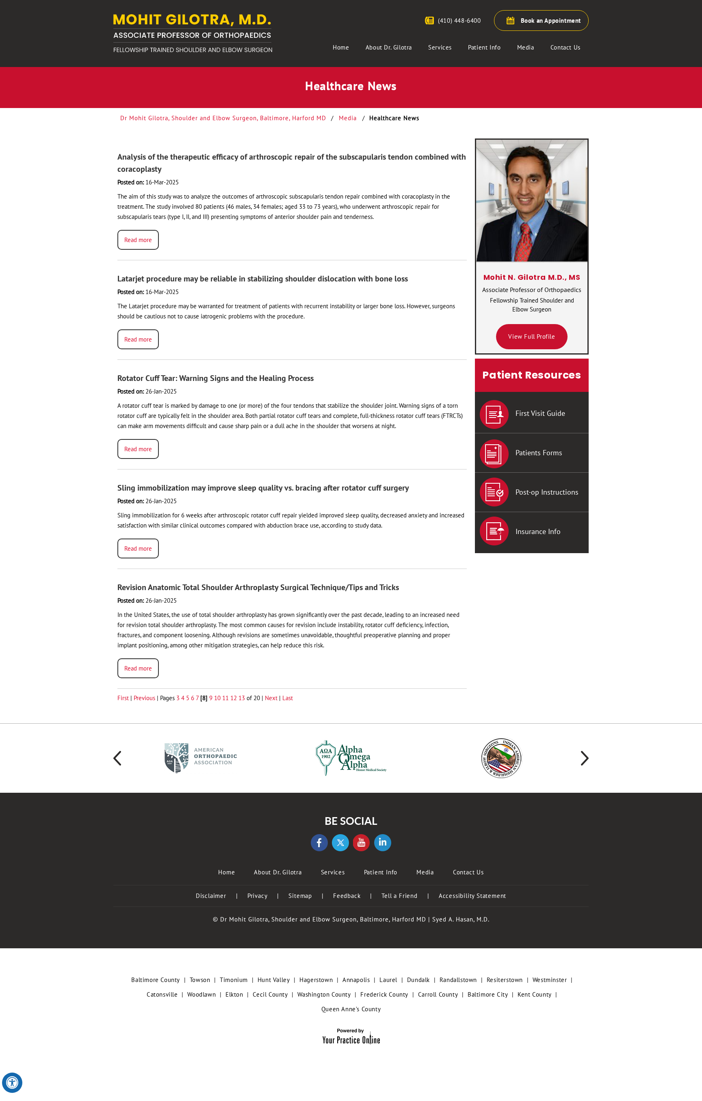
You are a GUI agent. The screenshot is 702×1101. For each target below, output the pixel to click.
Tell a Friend (399, 896)
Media (525, 47)
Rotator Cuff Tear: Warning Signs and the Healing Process (215, 378)
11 (225, 698)
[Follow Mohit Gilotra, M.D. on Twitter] (340, 842)
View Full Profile (531, 336)
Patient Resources (531, 375)
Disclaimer (211, 896)
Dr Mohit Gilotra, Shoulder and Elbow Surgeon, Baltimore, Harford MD (224, 118)
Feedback (346, 896)
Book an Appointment (551, 20)
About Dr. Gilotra (389, 47)
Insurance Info (538, 531)
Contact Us (565, 47)
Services (440, 47)
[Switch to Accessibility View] (12, 1083)
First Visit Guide (540, 413)
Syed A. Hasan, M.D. (461, 919)
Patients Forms (539, 452)
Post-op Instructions (547, 492)
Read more (138, 240)
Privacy (257, 896)
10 (217, 698)
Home (341, 47)
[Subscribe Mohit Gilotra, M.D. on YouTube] (361, 842)
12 (233, 698)
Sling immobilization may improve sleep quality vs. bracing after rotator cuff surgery (263, 487)
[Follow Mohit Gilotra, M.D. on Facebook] (319, 842)
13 (241, 698)
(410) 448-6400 (459, 20)
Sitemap (300, 896)
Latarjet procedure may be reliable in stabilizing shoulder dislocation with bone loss (262, 278)
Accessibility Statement (472, 896)
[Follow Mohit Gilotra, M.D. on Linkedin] (382, 842)
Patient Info (484, 47)
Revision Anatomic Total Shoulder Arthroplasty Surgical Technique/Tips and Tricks (258, 587)
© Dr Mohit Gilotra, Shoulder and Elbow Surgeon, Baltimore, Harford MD (319, 919)
